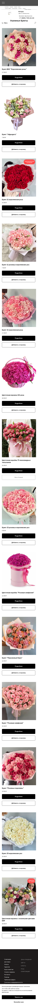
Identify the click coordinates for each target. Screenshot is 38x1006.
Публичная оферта (9, 979)
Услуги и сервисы (8, 8)
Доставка (7, 962)
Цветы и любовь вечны (24, 13)
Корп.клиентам (14, 8)
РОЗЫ (22, 969)
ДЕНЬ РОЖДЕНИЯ (26, 959)
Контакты (20, 8)
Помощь (24, 8)
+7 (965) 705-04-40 (26, 18)
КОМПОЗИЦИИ (25, 971)
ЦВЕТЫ (23, 962)
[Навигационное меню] (3, 3)
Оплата (6, 964)
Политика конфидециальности (13, 982)
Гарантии (7, 967)
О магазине (7, 959)
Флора (21, 12)
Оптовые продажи (28, 9)
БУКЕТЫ (23, 966)
